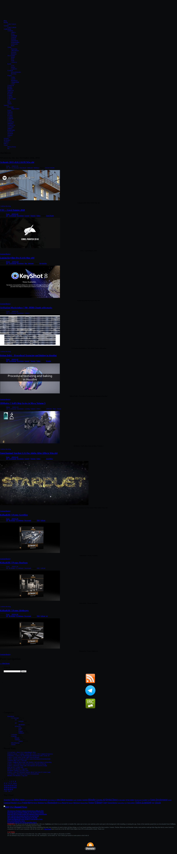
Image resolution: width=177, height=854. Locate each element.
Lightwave (10, 90)
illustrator (14, 54)
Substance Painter (84, 802)
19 (4, 787)
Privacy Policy (11, 147)
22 (10, 787)
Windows (36, 168)
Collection (14, 734)
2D (7, 168)
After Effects (60, 800)
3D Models (7, 140)
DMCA (6, 143)
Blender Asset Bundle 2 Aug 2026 (17, 769)
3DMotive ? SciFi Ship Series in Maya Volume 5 (22, 403)
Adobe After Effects (29, 799)
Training (91, 803)
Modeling (41, 803)
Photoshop (14, 49)
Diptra (8, 261)
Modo (13, 57)
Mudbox (13, 39)
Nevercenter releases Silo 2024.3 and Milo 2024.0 (22, 822)
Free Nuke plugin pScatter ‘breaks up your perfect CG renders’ (25, 812)
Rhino (9, 102)
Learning (27, 215)
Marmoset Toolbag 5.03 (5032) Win (17, 770)
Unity (105, 802)
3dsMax (13, 32)
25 (16, 787)
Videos (38, 215)
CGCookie (10, 127)
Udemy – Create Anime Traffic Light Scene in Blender (23, 757)
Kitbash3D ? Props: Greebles (14, 515)
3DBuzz (9, 128)
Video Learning (143, 802)
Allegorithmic (15, 82)
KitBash (42, 520)
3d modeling (7, 800)
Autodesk (10, 30)
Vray (153, 803)
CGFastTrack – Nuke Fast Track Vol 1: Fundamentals (23, 774)
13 (6, 785)
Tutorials (6, 105)
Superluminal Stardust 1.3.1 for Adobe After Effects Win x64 (29, 453)
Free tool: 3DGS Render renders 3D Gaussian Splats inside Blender (27, 814)
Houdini (9, 88)
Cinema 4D (100, 799)
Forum (6, 22)
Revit (12, 45)
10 (14, 783)
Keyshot (9, 93)
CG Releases (15, 168)
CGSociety (10, 122)
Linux (20, 728)
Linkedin (10, 112)
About (5, 145)
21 (8, 787)
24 (14, 787)
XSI (8, 100)
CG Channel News (18, 807)
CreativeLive (11, 125)
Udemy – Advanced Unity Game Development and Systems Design (27, 765)
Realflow (13, 74)
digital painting (130, 799)
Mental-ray (14, 80)
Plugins (9, 75)
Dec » (10, 791)
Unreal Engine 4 (120, 802)
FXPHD (9, 115)
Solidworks (14, 44)
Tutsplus (9, 135)
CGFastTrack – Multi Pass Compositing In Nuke (21, 752)
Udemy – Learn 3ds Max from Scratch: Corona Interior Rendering (26, 764)
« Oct (5, 791)
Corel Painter (50, 215)
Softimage (14, 35)
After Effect (49, 458)
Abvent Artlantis (49, 168)
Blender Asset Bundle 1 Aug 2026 (17, 775)
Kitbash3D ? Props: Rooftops (14, 562)
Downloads (23, 168)
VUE (12, 65)
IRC (8, 148)
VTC (8, 137)
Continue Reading (5, 206)
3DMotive (10, 123)
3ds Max (15, 799)
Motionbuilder (15, 42)
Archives (6, 142)
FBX (38, 520)
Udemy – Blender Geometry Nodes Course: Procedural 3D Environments (28, 759)
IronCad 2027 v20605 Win (15, 767)
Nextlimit (10, 70)
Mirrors (35, 802)
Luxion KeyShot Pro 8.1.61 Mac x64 (17, 258)
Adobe (9, 47)
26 (4, 789)
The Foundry (11, 55)
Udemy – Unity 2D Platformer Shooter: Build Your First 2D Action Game (28, 772)
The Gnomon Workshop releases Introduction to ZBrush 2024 (25, 811)
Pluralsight (10, 107)
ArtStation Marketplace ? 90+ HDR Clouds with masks (26, 307)
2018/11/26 (15, 166)
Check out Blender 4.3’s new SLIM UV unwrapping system (24, 819)
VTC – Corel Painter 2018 (12, 210)
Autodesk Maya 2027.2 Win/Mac (17, 760)
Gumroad (10, 118)
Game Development (158, 799)
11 (15, 783)
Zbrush (9, 103)
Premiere (13, 52)
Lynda (9, 110)
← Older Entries (5, 663)
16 (12, 785)
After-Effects (15, 50)
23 (12, 787)
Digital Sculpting (138, 799)
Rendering (70, 802)
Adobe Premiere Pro (51, 799)
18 (16, 785)
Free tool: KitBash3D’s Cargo (16, 820)
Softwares (30, 168)
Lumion (9, 95)
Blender (9, 87)
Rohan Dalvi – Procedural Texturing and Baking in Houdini (28, 355)
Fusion (13, 67)
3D (10, 168)
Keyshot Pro (43, 263)
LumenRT (14, 69)
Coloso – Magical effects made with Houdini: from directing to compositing (29, 762)
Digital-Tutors (15, 108)
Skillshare (10, 133)
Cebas (13, 83)
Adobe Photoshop (40, 800)
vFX (126, 802)
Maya (12, 34)
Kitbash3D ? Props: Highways (14, 610)
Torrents (6, 25)
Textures (6, 138)
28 (8, 789)
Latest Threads (11, 24)
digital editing (121, 799)
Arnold (13, 79)
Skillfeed (10, 132)
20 (6, 787)
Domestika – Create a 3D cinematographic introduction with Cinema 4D (28, 755)
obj (47, 616)
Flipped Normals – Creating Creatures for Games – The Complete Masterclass (30, 754)
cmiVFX (10, 113)
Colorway (14, 62)
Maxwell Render (16, 72)
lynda (24, 802)
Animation (69, 800)
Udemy (9, 120)
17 (14, 785)
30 (12, 789)
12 (4, 785)
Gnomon (10, 117)
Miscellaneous (15, 743)
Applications (7, 29)
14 (8, 785)
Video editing (131, 802)
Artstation (79, 799)
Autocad (13, 37)
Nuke (12, 60)
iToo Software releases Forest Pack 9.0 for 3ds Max (22, 817)
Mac (25, 263)
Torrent (13, 744)
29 (10, 789)
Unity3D (10, 97)
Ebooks (17, 738)
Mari (12, 59)
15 (10, 785)
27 (6, 789)
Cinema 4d (10, 85)
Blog (5, 20)
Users (7, 166)
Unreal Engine (11, 98)
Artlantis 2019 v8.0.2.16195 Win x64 (17, 162)
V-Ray (13, 77)
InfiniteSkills (11, 130)
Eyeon (9, 64)
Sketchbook (14, 40)
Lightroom (19, 802)
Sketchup (10, 92)
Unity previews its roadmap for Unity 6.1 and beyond (23, 816)
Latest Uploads (11, 27)
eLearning (145, 799)
